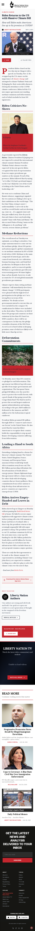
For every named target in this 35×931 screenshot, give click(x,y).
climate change (19, 79)
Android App (22, 902)
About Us (5, 875)
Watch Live (5, 899)
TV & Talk (21, 881)
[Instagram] (22, 928)
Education (21, 884)
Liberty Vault (6, 901)
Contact (5, 879)
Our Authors (6, 877)
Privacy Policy (6, 884)
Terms (4, 886)
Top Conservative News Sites (8, 893)
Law (20, 886)
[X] (13, 928)
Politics (21, 875)
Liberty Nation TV (7, 897)
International (6, 906)
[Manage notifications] (31, 928)
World (20, 879)
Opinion (21, 877)
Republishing (6, 881)
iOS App (21, 900)
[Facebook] (16, 928)
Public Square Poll (24, 897)
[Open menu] (3, 4)
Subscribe (17, 860)
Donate (21, 895)
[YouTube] (19, 928)
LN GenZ (5, 903)
